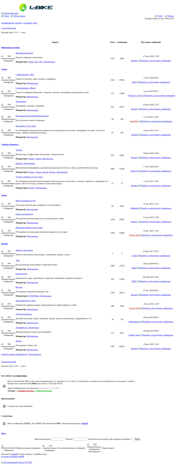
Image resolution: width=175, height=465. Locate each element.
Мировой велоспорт (10, 47)
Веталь (52, 172)
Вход (6, 16)
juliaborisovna (134, 322)
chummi (134, 135)
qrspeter (134, 109)
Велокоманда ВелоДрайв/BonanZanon (32, 116)
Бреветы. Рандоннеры (25, 163)
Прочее (4, 244)
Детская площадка (24, 314)
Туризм (19, 150)
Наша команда (34, 354)
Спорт (4, 69)
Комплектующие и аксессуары (29, 227)
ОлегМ (84, 423)
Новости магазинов (24, 250)
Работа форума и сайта (25, 301)
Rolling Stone (134, 335)
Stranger (134, 61)
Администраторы (25, 391)
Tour (36, 62)
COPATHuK (34, 296)
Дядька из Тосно (135, 95)
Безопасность (21, 274)
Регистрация (19, 16)
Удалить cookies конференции (14, 354)
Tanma (38, 159)
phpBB (14, 454)
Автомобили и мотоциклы (27, 327)
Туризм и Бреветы (9, 144)
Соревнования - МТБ (25, 74)
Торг (18, 260)
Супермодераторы (43, 391)
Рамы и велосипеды (24, 214)
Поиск (171, 16)
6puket (134, 268)
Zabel (31, 62)
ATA (41, 62)
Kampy (32, 159)
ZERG (134, 281)
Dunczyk (134, 171)
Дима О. (134, 222)
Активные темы (30, 23)
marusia (45, 172)
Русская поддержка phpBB (12, 456)
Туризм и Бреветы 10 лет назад (29, 177)
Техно (4, 195)
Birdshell (134, 208)
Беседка (19, 287)
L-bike (134, 256)
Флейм (19, 341)
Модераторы (49, 62)
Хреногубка (134, 235)
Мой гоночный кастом (25, 201)
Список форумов (8, 28)
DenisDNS (134, 121)
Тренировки (21, 101)
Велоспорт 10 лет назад (26, 126)
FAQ (160, 16)
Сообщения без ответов (11, 23)
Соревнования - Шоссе (26, 88)
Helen (134, 82)
